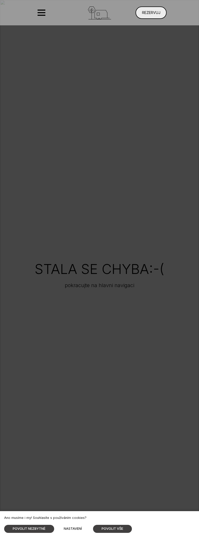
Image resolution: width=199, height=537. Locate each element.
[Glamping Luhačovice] (99, 12)
